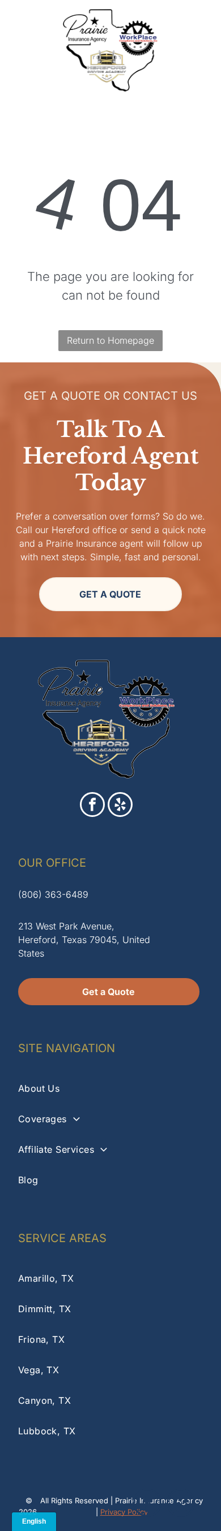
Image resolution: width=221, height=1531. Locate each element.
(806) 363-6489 (53, 894)
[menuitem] (110, 1088)
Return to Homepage (110, 340)
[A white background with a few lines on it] (23, 56)
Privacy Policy (124, 1511)
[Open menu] (198, 50)
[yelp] (120, 806)
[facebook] (92, 806)
